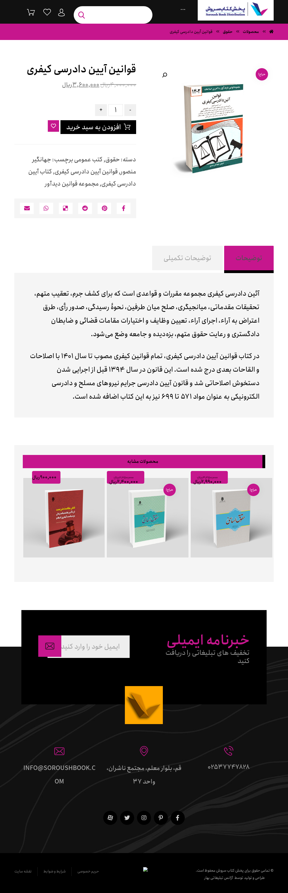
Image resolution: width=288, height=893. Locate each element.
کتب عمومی (88, 159)
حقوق (112, 159)
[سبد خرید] (26, 11)
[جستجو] (83, 15)
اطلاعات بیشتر (61, 563)
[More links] (182, 8)
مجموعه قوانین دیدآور (72, 184)
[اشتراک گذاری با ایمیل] (27, 208)
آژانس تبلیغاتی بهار (218, 878)
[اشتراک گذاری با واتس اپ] (46, 208)
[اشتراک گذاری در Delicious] (66, 208)
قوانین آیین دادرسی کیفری (86, 172)
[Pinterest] (161, 818)
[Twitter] (127, 818)
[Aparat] (110, 818)
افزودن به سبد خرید (93, 127)
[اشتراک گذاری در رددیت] (85, 208)
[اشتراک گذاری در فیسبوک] (123, 208)
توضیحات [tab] (248, 258)
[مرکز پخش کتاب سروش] (236, 10)
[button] (164, 75)
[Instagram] (144, 818)
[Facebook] (178, 818)
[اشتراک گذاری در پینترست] (104, 208)
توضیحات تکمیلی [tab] (187, 258)
